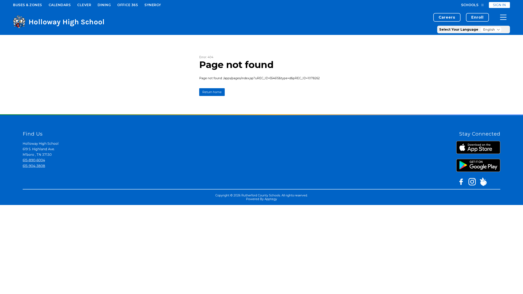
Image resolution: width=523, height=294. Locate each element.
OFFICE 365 (127, 5)
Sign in (499, 5)
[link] (446, 17)
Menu (503, 17)
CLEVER (84, 5)
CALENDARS (60, 5)
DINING (104, 5)
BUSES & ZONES (27, 5)
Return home (212, 92)
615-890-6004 (34, 160)
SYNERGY (152, 5)
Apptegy (271, 199)
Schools (469, 5)
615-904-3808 (34, 166)
